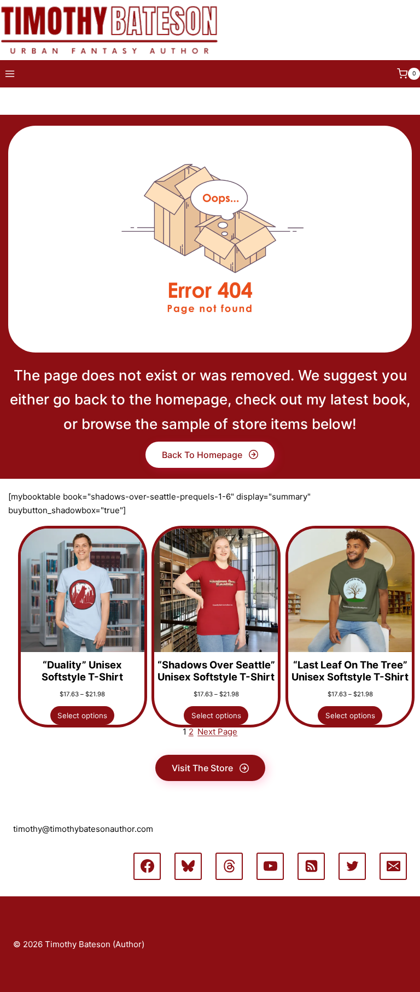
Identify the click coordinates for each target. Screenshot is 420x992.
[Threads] (229, 866)
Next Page (217, 731)
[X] (352, 866)
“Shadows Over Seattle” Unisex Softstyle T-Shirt (216, 671)
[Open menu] (10, 73)
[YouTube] (270, 866)
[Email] (393, 866)
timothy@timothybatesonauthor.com (83, 829)
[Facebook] (147, 866)
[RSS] (311, 866)
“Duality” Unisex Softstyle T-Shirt (82, 671)
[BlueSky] (188, 866)
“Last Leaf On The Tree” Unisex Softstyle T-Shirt (350, 671)
